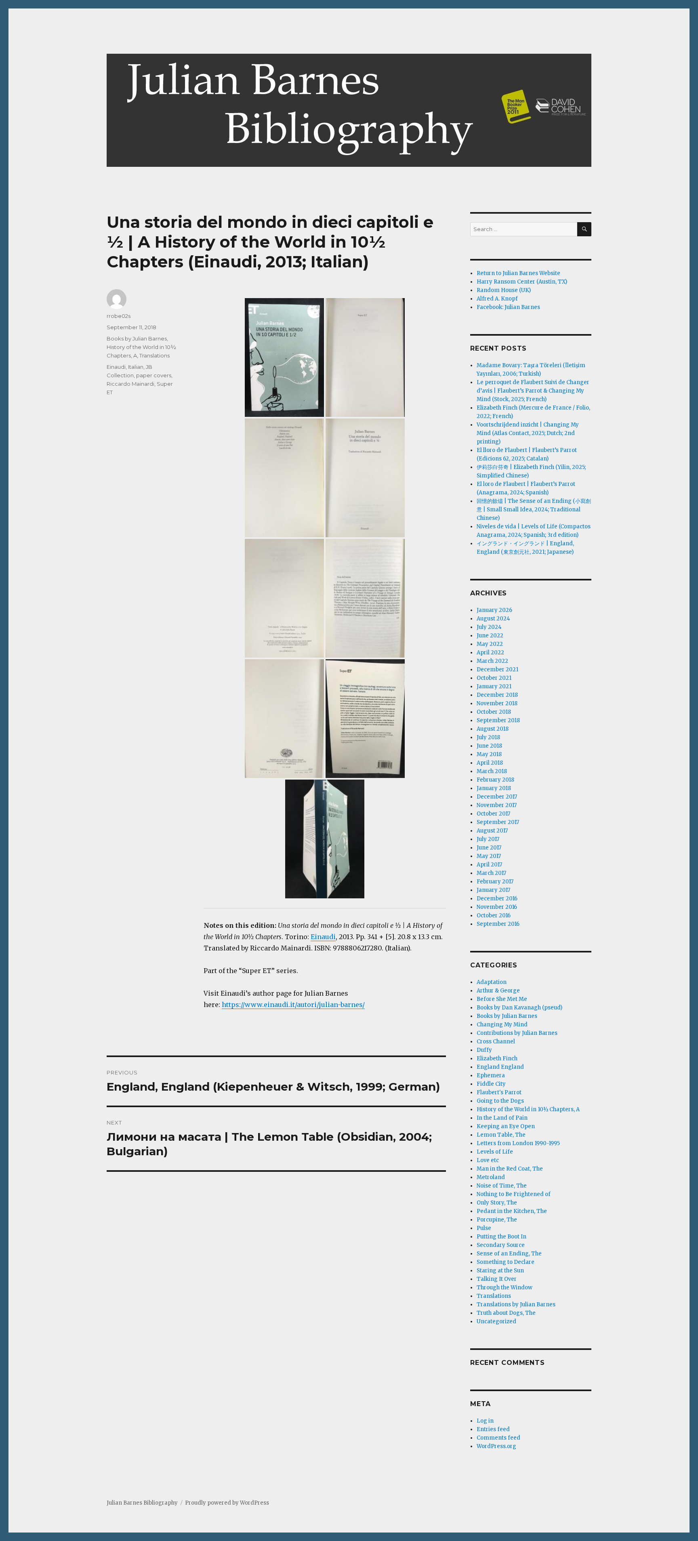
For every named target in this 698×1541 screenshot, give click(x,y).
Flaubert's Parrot (499, 1092)
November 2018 (497, 703)
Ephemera (491, 1075)
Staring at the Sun (500, 1270)
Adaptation (492, 982)
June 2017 (489, 847)
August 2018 (493, 728)
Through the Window (504, 1287)
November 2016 (497, 907)
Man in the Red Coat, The (510, 1168)
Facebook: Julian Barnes (508, 307)
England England (500, 1067)
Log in (485, 1420)
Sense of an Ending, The (509, 1253)
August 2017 (492, 830)
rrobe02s (118, 316)
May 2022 (490, 644)
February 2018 (495, 779)
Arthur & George (498, 990)
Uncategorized (496, 1321)
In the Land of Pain (502, 1117)
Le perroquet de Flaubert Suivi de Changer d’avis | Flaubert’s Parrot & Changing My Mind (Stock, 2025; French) (533, 391)
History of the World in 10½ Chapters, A (528, 1109)
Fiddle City (491, 1084)
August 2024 (493, 618)
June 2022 (490, 635)
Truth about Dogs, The (506, 1313)
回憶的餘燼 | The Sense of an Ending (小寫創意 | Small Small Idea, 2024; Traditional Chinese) (534, 509)
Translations (154, 355)
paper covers (153, 375)
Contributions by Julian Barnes (517, 1033)
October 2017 (493, 813)
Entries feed (493, 1429)
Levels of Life (495, 1151)
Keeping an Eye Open (506, 1126)
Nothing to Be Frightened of (514, 1194)
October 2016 (494, 915)
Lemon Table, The (501, 1134)
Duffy (484, 1050)
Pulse (484, 1228)
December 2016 (497, 898)
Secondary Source (501, 1245)
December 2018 (497, 695)
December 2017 (497, 796)
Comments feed (498, 1437)
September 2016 (498, 924)
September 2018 (498, 720)
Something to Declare (505, 1262)
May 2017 (489, 856)
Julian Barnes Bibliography (142, 1502)
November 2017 (497, 805)
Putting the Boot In (501, 1236)
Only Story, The (497, 1202)
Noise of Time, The (502, 1185)
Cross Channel (496, 1041)
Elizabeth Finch (497, 1058)
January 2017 (493, 890)
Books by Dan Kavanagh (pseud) (519, 1007)
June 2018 (489, 745)
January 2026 (494, 610)
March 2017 (491, 873)
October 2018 (494, 711)
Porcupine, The (497, 1219)
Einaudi (323, 937)
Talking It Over (497, 1279)
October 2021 (494, 678)
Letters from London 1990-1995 (518, 1143)
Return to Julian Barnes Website (518, 273)
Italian (135, 367)
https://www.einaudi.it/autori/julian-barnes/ (293, 1005)
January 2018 (494, 788)
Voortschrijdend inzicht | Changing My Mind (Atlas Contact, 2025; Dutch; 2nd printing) (528, 433)
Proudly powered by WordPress (227, 1502)
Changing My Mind (502, 1024)
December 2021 (497, 669)
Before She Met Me (502, 999)
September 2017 (498, 822)
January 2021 (494, 686)
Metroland (491, 1177)
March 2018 (492, 771)
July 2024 (489, 627)
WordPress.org (496, 1446)
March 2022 (492, 661)
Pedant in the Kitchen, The (512, 1211)
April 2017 (489, 864)
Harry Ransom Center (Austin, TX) (522, 281)
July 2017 (488, 839)
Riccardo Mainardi (130, 384)
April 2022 (490, 652)
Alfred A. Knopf (497, 298)
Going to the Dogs (500, 1100)
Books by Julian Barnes (137, 338)
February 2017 (495, 881)
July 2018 (488, 737)
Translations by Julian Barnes (516, 1304)
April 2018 (490, 762)
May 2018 (489, 754)
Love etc (488, 1160)
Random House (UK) (504, 290)
